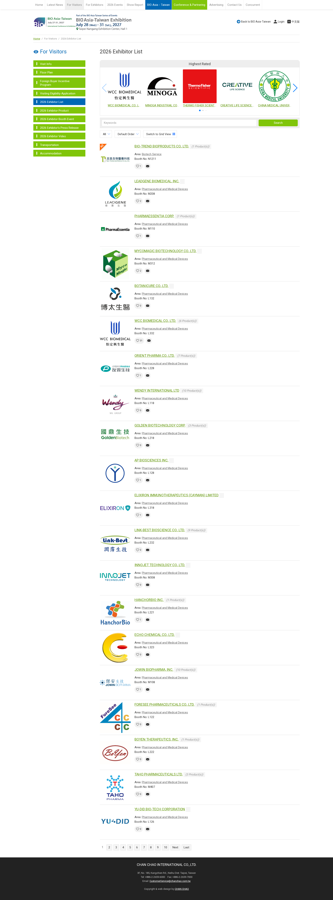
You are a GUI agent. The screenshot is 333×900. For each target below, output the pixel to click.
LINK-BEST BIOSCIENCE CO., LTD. (160, 530)
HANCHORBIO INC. (149, 600)
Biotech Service (151, 154)
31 (141, 340)
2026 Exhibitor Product (54, 110)
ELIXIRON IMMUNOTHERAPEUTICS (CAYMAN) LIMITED (177, 495)
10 (165, 847)
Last (186, 847)
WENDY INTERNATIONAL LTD (157, 390)
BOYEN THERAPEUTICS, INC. (157, 739)
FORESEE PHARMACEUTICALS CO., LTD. (164, 704)
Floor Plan (46, 72)
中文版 (296, 21)
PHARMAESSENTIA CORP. (154, 216)
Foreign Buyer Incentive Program (55, 83)
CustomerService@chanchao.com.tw (170, 881)
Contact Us (234, 5)
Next (175, 847)
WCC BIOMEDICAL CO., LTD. (155, 321)
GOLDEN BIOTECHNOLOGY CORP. (160, 425)
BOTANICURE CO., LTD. (151, 286)
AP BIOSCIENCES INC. (151, 460)
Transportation (49, 145)
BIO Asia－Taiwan (158, 5)
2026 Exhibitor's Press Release (59, 128)
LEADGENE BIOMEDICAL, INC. (157, 181)
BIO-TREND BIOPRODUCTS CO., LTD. (162, 146)
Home (39, 5)
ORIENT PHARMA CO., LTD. (155, 356)
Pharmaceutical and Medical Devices (165, 189)
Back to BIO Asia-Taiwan (256, 21)
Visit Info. (46, 64)
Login (281, 21)
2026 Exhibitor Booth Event (57, 119)
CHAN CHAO (182, 888)
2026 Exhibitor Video (53, 136)
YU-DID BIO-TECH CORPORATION (160, 809)
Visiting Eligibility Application (57, 93)
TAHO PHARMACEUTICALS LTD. (159, 774)
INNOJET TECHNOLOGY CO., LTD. (160, 565)
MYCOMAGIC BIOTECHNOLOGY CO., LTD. (165, 251)
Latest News (55, 5)
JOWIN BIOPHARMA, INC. (154, 670)
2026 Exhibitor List (51, 102)
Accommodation (50, 153)
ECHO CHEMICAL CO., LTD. (155, 635)
